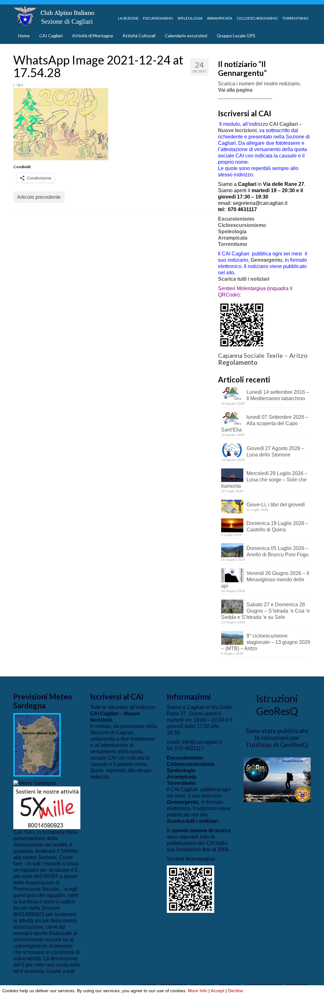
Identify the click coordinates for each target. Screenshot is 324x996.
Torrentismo (232, 244)
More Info (197, 990)
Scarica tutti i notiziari (244, 279)
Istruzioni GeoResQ (277, 704)
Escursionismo (236, 219)
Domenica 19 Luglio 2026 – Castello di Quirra (277, 526)
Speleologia (232, 231)
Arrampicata (232, 238)
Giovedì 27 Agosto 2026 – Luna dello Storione (275, 451)
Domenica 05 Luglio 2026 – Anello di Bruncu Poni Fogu (277, 551)
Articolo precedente (39, 197)
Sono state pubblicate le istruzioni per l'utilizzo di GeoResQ (277, 737)
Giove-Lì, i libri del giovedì (275, 504)
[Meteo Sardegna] (34, 782)
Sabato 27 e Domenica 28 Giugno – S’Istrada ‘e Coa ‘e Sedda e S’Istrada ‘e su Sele (265, 611)
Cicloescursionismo (242, 225)
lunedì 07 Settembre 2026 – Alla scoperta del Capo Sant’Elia (264, 423)
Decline (235, 990)
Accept (217, 990)
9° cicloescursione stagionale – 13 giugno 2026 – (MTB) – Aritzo (265, 642)
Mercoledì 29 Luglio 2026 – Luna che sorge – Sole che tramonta (264, 480)
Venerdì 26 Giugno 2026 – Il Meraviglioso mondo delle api (265, 580)
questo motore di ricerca (201, 830)
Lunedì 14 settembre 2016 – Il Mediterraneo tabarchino (277, 395)
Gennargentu (266, 260)
